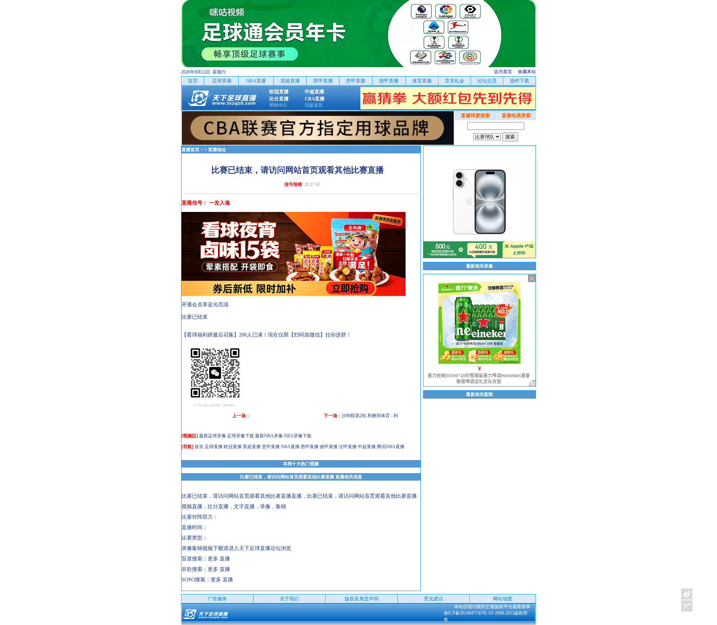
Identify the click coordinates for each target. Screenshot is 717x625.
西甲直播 (310, 446)
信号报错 (293, 184)
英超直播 (252, 446)
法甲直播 (348, 446)
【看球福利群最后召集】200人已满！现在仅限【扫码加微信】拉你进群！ (266, 335)
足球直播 (214, 446)
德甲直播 (329, 446)
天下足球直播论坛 (260, 548)
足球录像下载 (240, 435)
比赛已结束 (194, 317)
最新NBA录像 (269, 435)
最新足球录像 (212, 435)
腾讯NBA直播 (390, 446)
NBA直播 (290, 446)
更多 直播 (219, 559)
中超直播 (367, 446)
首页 (199, 446)
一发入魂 (219, 203)
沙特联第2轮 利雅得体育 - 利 (370, 415)
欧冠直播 (233, 446)
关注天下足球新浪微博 (686, 594)
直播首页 (190, 149)
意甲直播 (271, 446)
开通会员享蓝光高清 (205, 304)
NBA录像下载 (297, 435)
